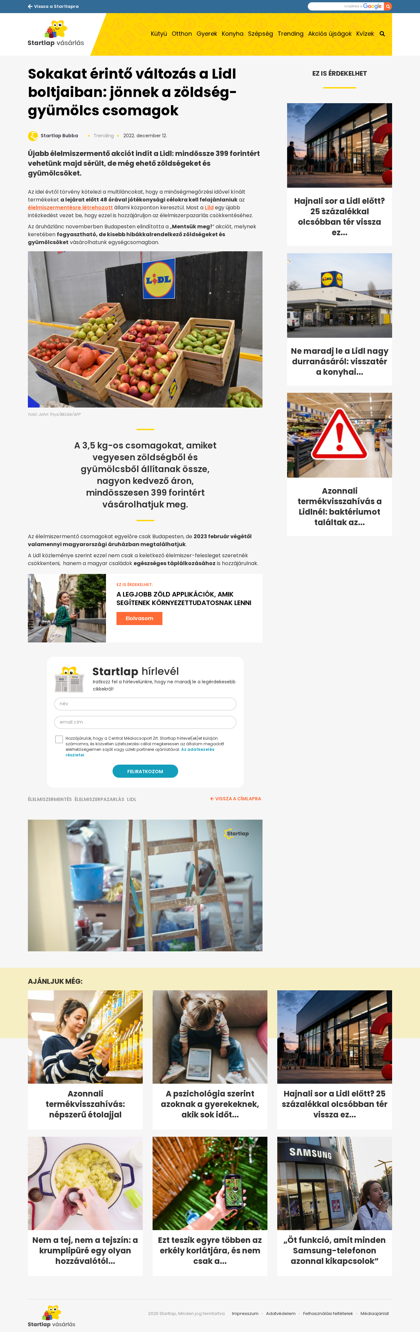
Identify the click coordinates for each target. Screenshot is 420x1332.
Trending (291, 33)
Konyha (232, 33)
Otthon (182, 33)
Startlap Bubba (59, 135)
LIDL (131, 799)
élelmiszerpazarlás (99, 799)
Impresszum (245, 1313)
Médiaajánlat (375, 1313)
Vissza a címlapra (238, 798)
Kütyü (159, 33)
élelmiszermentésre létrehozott (70, 207)
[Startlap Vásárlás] (59, 34)
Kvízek (365, 33)
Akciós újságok (330, 33)
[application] (145, 885)
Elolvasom (139, 618)
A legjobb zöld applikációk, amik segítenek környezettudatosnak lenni (183, 598)
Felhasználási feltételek (328, 1313)
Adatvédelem (281, 1313)
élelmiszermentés (50, 799)
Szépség (260, 33)
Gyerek (207, 33)
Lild (209, 207)
